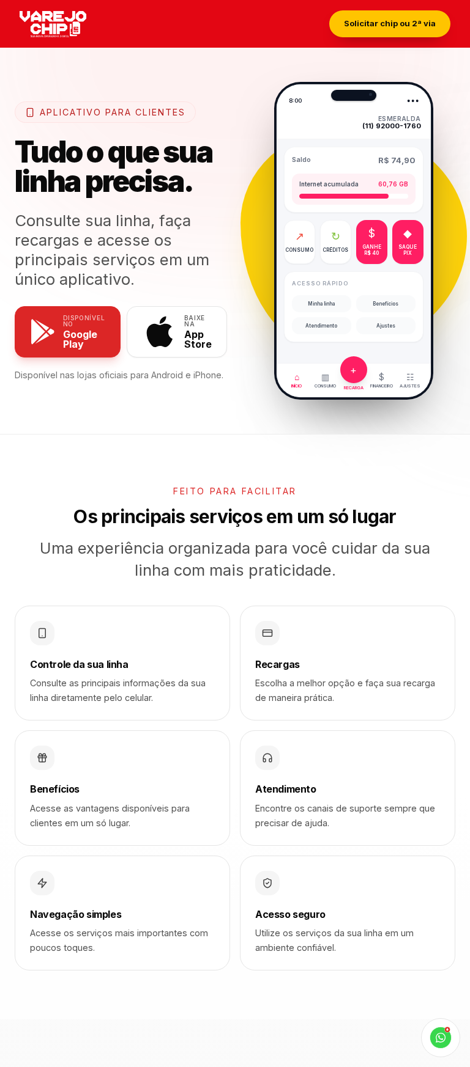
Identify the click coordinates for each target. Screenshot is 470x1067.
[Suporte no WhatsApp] (440, 1037)
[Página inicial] (70, 23)
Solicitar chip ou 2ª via (390, 23)
